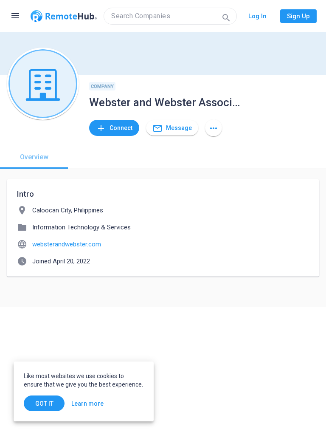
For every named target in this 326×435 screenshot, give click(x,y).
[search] (170, 16)
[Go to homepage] (64, 16)
